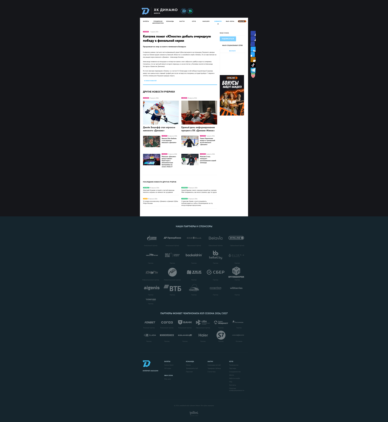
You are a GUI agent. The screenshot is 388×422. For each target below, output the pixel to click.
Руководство (233, 365)
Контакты (232, 385)
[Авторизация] (229, 11)
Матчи (182, 21)
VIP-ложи (167, 368)
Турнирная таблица (214, 368)
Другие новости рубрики (159, 91)
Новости (218, 21)
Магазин (206, 21)
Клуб (194, 21)
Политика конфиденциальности (236, 389)
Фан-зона (230, 21)
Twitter (253, 43)
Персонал (189, 372)
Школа (231, 375)
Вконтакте (253, 54)
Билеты (146, 21)
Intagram (253, 49)
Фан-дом (167, 379)
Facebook (253, 33)
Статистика (211, 372)
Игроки (188, 365)
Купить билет (169, 365)
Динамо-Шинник (183, 11)
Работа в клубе (234, 378)
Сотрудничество (235, 372)
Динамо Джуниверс (190, 11)
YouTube (253, 59)
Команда (170, 21)
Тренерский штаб (192, 368)
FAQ (230, 382)
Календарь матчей (214, 365)
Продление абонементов (158, 22)
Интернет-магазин (150, 371)
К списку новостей (150, 81)
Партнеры (232, 368)
